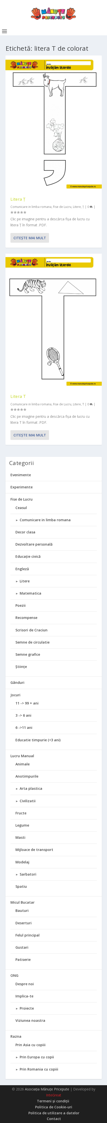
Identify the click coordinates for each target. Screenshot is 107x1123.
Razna (15, 1036)
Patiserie (23, 959)
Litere (77, 207)
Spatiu (21, 886)
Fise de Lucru (62, 207)
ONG (14, 975)
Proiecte (27, 1008)
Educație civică (28, 556)
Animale (22, 764)
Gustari (21, 947)
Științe (21, 666)
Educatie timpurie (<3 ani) (37, 740)
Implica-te (24, 996)
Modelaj (22, 862)
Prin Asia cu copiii (30, 1044)
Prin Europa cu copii (37, 1057)
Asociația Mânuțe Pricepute (47, 1089)
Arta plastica (31, 788)
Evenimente (20, 474)
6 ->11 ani (23, 727)
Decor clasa (25, 532)
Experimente (21, 487)
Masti (20, 837)
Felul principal (27, 935)
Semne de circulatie (32, 642)
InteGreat (53, 1095)
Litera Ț (18, 199)
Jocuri (15, 695)
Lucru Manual (22, 755)
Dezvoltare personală (34, 544)
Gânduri (17, 682)
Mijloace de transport (34, 849)
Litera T (18, 396)
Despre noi (24, 984)
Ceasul (21, 507)
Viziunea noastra (30, 1020)
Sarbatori (28, 874)
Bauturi (22, 910)
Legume (22, 825)
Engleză (22, 568)
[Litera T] (53, 321)
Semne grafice (27, 654)
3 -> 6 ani (23, 715)
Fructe (20, 813)
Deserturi (23, 923)
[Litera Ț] (53, 123)
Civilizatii (28, 800)
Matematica (30, 593)
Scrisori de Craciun (31, 630)
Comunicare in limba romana (31, 207)
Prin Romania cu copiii (39, 1069)
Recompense (26, 617)
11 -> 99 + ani (27, 703)
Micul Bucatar (22, 902)
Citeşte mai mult (29, 237)
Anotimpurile (26, 776)
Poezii (20, 605)
